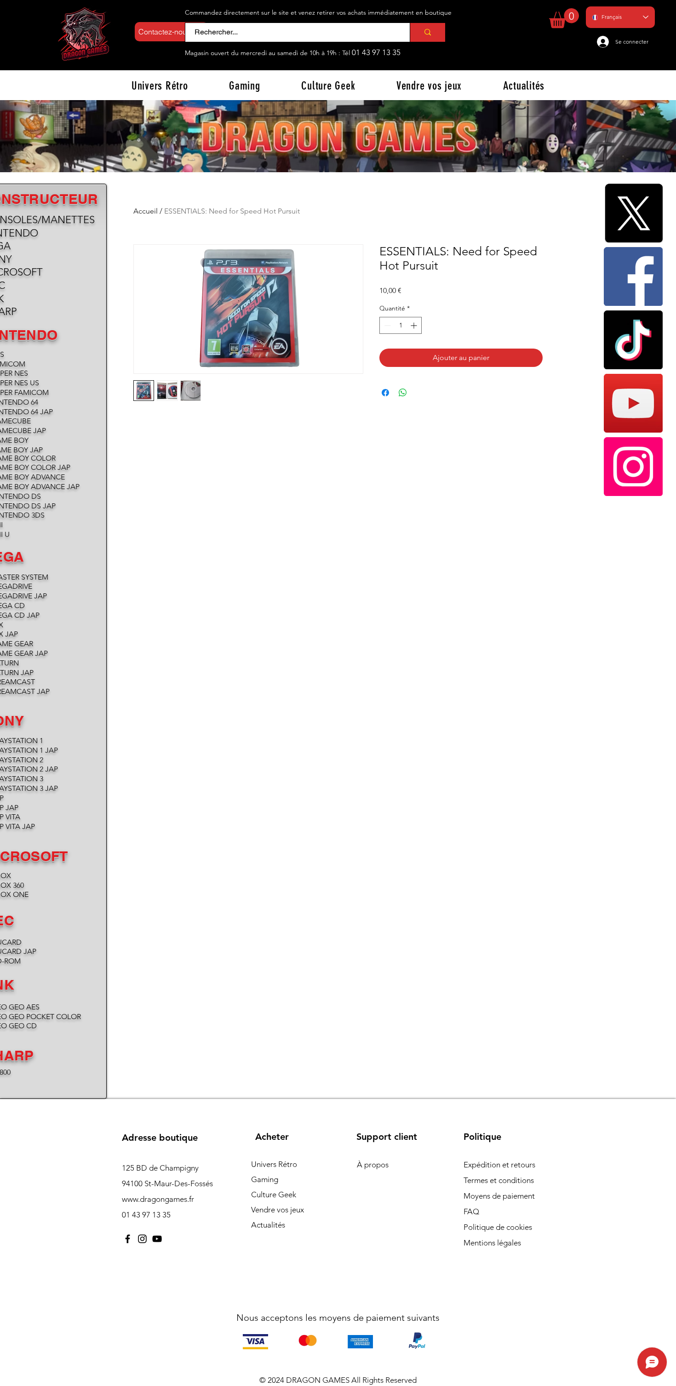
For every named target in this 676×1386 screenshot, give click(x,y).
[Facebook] (633, 276)
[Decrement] (386, 325)
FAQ (471, 1211)
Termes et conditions (499, 1180)
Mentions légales (492, 1242)
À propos (373, 1164)
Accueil (145, 211)
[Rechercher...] (427, 32)
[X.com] (633, 213)
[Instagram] (633, 466)
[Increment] (414, 325)
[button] (564, 18)
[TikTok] (633, 339)
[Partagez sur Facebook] (385, 392)
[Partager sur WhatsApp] (402, 392)
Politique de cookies (498, 1227)
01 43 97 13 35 (376, 52)
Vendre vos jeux (277, 1209)
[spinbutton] (400, 325)
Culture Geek (273, 1194)
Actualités (268, 1224)
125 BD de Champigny (160, 1167)
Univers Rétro (274, 1164)
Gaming (264, 1179)
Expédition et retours (499, 1164)
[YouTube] (633, 403)
